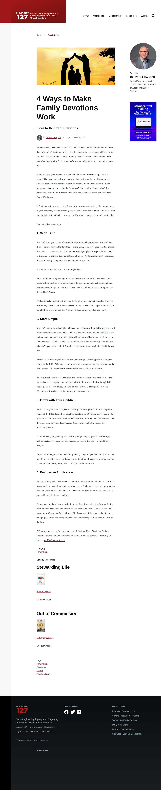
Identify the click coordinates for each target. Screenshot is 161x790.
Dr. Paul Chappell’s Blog (123, 729)
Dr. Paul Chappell (53, 138)
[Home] (38, 709)
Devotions (41, 667)
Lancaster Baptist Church (123, 711)
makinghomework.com (54, 540)
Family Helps (53, 35)
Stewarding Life (44, 591)
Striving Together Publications (125, 716)
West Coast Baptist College (124, 720)
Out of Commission (45, 638)
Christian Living (44, 674)
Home (39, 35)
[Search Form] (153, 16)
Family (40, 671)
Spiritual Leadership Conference (126, 734)
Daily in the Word (120, 725)
